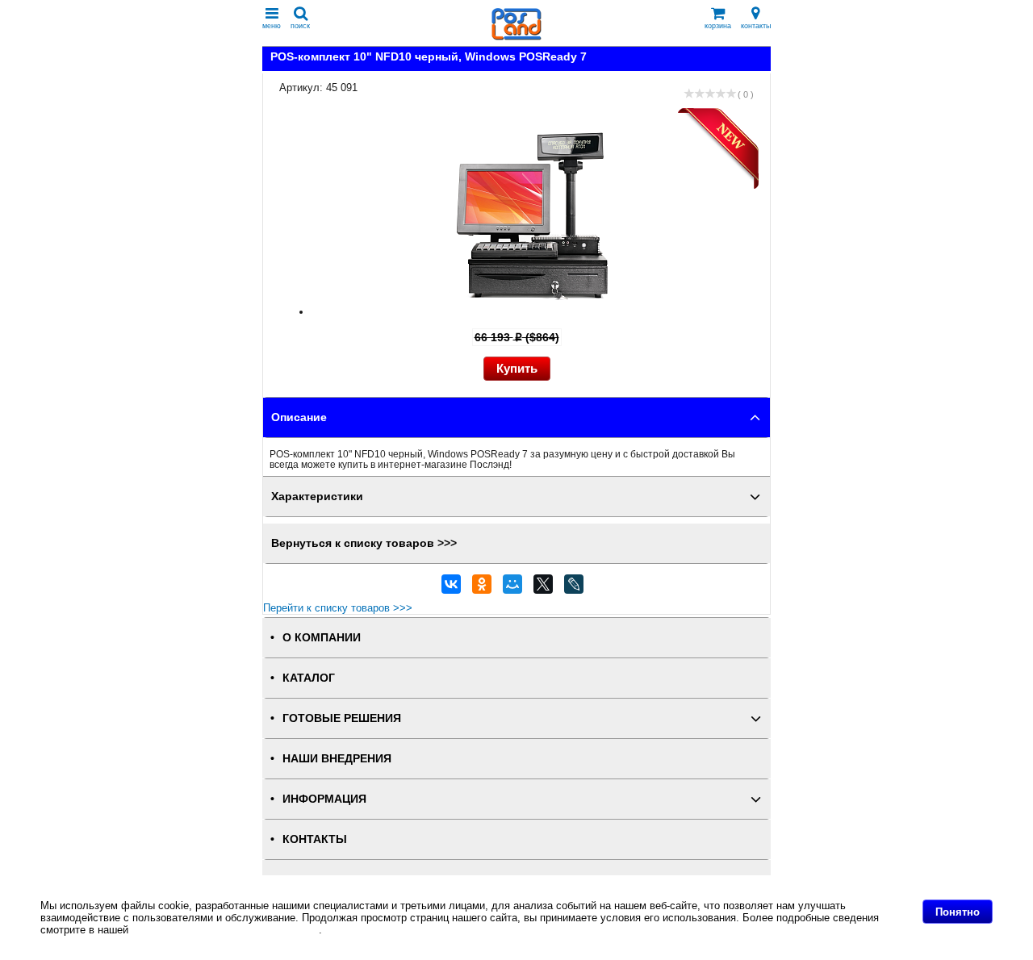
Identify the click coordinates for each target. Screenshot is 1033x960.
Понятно (957, 912)
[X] (543, 588)
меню (271, 26)
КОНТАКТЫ (314, 839)
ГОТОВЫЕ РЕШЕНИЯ (341, 718)
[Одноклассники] (482, 588)
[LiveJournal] (574, 588)
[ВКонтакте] (451, 588)
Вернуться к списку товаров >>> (364, 543)
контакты (756, 26)
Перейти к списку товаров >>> (337, 608)
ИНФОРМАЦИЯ (324, 799)
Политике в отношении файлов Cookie (225, 930)
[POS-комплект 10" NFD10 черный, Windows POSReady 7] (532, 312)
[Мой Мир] (512, 588)
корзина (718, 26)
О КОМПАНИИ (321, 638)
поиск (300, 26)
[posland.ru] (516, 37)
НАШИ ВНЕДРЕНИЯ (336, 759)
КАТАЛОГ (308, 678)
